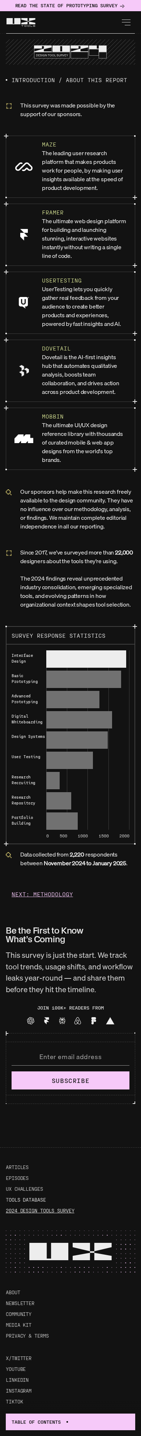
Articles (17, 1167)
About (13, 1292)
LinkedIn (17, 1380)
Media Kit (18, 1325)
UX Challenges (24, 1189)
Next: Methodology (42, 894)
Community (18, 1314)
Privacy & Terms (27, 1336)
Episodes (17, 1178)
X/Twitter (18, 1358)
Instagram (18, 1391)
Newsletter (20, 1303)
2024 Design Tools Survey (40, 1210)
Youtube (16, 1369)
